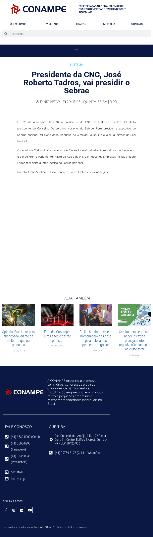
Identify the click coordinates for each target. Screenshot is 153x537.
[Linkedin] (22, 510)
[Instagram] (14, 510)
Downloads (51, 24)
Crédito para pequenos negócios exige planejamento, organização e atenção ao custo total (134, 340)
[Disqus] (76, 232)
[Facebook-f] (6, 510)
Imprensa (108, 24)
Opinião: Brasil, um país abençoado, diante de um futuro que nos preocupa (18, 338)
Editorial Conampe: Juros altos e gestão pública (57, 336)
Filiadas (80, 24)
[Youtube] (30, 510)
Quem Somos (18, 24)
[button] (76, 51)
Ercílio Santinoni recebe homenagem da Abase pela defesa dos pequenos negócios (96, 338)
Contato (137, 24)
